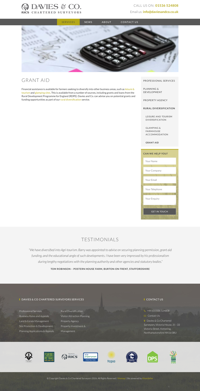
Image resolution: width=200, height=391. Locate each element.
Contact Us (129, 22)
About (106, 22)
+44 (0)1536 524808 (158, 310)
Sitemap (121, 378)
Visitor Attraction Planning (75, 316)
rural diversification (70, 99)
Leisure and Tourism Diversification (159, 118)
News (88, 22)
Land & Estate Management (34, 321)
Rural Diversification (159, 108)
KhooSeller (147, 378)
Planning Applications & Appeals (36, 331)
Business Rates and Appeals (34, 316)
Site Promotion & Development (36, 326)
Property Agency (155, 100)
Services (68, 22)
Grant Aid (152, 142)
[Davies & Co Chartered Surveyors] (51, 8)
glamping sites (42, 92)
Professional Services (159, 80)
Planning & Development (152, 90)
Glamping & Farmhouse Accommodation (157, 131)
